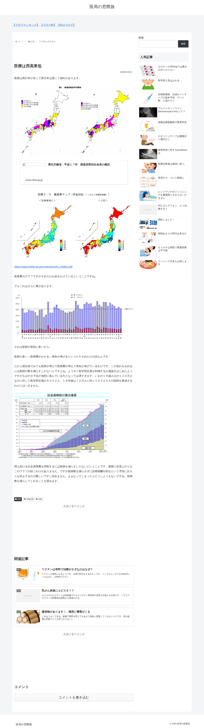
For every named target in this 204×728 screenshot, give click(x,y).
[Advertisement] (74, 52)
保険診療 (30, 499)
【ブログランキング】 (26, 25)
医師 (40, 499)
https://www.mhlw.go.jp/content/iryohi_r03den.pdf (43, 266)
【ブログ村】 (48, 25)
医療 (19, 499)
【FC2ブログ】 (66, 25)
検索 (141, 37)
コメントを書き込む (74, 697)
